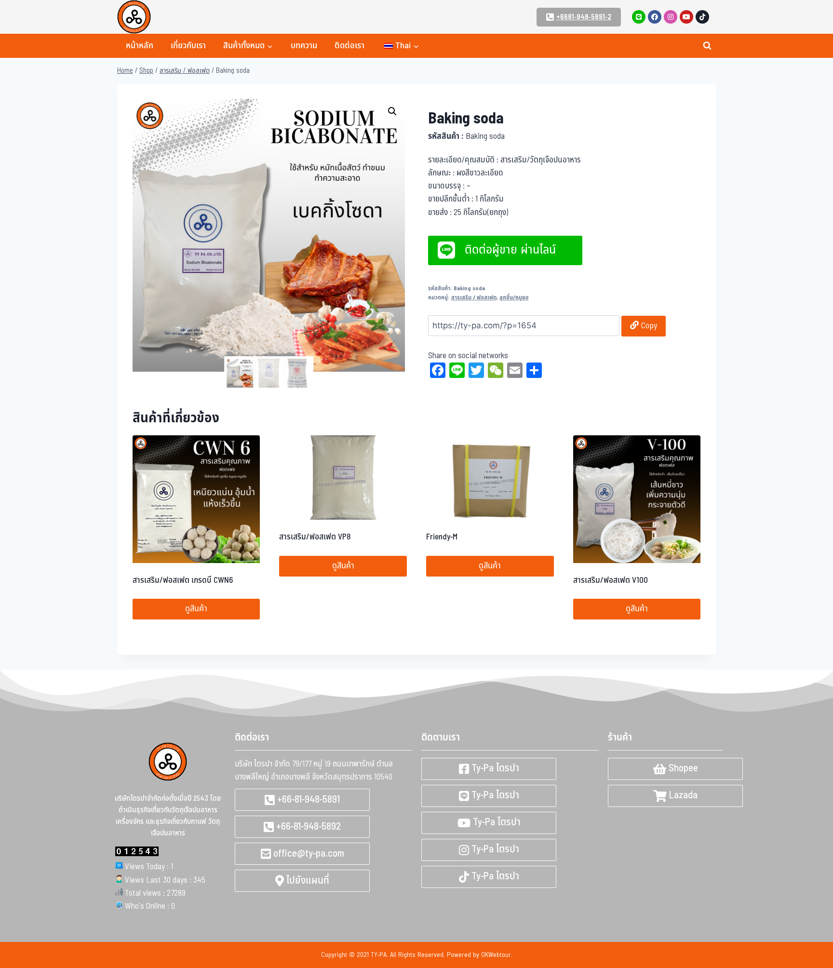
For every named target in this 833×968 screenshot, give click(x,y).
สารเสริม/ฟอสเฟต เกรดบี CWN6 (183, 580)
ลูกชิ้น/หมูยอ (514, 297)
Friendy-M (441, 537)
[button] (392, 111)
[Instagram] (670, 17)
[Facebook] (654, 17)
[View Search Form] (707, 45)
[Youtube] (686, 17)
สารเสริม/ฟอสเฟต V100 (610, 580)
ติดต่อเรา (349, 45)
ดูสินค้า (196, 608)
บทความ (304, 45)
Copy (648, 325)
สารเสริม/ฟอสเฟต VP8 (314, 537)
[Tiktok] (702, 17)
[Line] (638, 17)
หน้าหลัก (139, 45)
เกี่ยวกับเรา (188, 45)
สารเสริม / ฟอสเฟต (474, 297)
